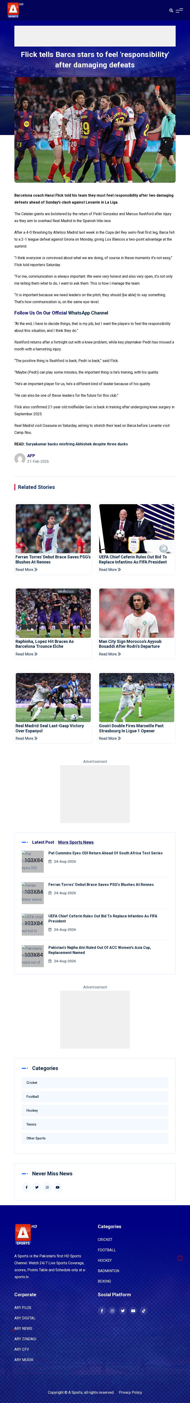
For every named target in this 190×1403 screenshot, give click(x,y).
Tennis (31, 1124)
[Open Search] (171, 10)
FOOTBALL (107, 1250)
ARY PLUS (22, 1307)
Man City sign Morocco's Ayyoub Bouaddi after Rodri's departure (130, 644)
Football (32, 1096)
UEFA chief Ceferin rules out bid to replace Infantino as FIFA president (133, 559)
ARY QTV (21, 1349)
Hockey (32, 1110)
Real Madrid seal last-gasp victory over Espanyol (50, 728)
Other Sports (36, 1138)
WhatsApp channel (88, 313)
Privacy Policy (130, 1392)
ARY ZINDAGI (25, 1339)
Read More (25, 569)
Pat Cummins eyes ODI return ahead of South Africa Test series (105, 853)
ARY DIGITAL (24, 1318)
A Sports (75, 1392)
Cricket (31, 1083)
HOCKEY (105, 1260)
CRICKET (105, 1239)
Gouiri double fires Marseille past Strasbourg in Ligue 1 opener (131, 728)
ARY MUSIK (23, 1360)
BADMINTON (108, 1271)
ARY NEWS (23, 1328)
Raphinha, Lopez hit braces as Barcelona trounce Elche (45, 644)
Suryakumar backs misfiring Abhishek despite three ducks (77, 444)
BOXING (104, 1281)
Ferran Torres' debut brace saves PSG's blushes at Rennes (53, 559)
